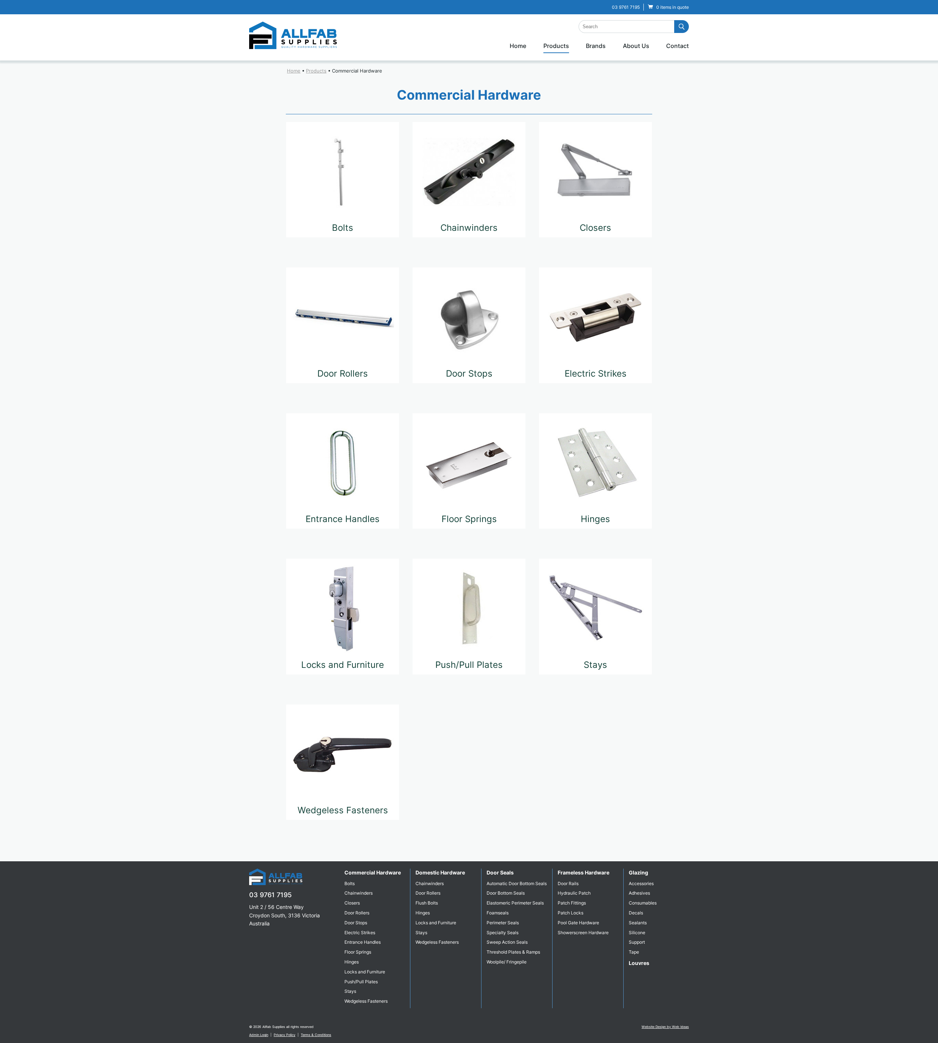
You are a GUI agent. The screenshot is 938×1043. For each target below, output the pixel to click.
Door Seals (500, 872)
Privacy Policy (284, 1035)
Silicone (637, 932)
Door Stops (469, 373)
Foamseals (498, 913)
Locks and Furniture (342, 664)
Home (518, 45)
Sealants (638, 922)
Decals (636, 913)
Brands (596, 45)
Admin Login (258, 1035)
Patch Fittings (572, 903)
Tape (634, 952)
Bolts (342, 227)
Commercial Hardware (357, 71)
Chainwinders (469, 227)
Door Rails (568, 883)
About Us (636, 45)
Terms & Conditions (316, 1035)
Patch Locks (570, 913)
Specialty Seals (502, 932)
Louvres (639, 963)
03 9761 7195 (626, 7)
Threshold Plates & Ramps (513, 952)
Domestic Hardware (440, 872)
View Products (342, 244)
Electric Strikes (596, 373)
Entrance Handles (343, 519)
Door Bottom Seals (506, 893)
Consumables (643, 903)
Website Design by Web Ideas (665, 1027)
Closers (595, 227)
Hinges (595, 519)
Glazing (638, 872)
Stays (595, 664)
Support (637, 942)
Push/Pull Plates (469, 664)
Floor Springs (469, 519)
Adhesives (639, 893)
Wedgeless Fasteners (343, 810)
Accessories (641, 883)
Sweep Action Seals (507, 942)
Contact (677, 45)
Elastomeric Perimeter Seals (515, 903)
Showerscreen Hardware (583, 932)
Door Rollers (342, 373)
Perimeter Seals (503, 922)
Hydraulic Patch (574, 893)
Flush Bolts (427, 903)
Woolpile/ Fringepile (507, 962)
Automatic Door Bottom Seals (517, 883)
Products (556, 45)
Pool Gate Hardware (578, 922)
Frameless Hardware (583, 872)
